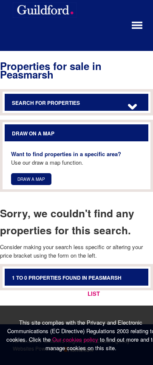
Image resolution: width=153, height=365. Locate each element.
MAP (136, 293)
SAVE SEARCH (59, 293)
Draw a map (31, 179)
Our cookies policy (76, 339)
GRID (115, 293)
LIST (94, 293)
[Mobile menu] (137, 24)
